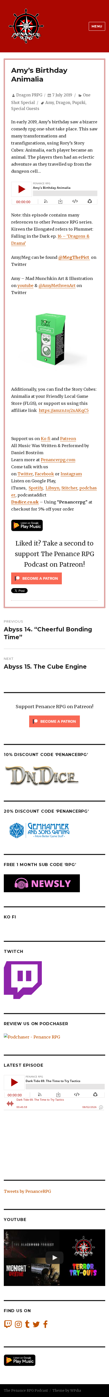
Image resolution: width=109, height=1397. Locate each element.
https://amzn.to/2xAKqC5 (64, 410)
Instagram (71, 473)
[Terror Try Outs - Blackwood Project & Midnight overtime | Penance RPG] (54, 1257)
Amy (49, 102)
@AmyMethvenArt (57, 285)
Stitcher (69, 487)
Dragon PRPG (29, 95)
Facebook (44, 473)
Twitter (25, 473)
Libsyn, (53, 487)
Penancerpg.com (58, 459)
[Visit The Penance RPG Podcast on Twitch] (8, 1325)
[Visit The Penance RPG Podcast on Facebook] (45, 1325)
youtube (25, 285)
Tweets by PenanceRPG (27, 1191)
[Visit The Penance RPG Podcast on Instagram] (18, 1325)
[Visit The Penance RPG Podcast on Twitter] (36, 1325)
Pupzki (78, 102)
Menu (97, 26)
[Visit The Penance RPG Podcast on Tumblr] (27, 1325)
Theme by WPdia (66, 1390)
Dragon (63, 102)
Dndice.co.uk (25, 502)
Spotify (36, 487)
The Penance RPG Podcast (26, 1390)
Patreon (68, 438)
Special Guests (25, 108)
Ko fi (45, 438)
